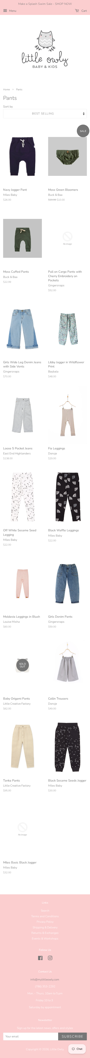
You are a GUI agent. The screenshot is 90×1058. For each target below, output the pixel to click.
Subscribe (72, 1036)
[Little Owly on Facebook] (40, 959)
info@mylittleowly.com (44, 980)
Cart (84, 11)
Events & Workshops (45, 939)
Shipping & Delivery (45, 927)
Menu (12, 11)
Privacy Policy (45, 922)
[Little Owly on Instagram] (50, 959)
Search (45, 911)
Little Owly (57, 1049)
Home (6, 89)
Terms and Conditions (45, 916)
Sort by (8, 106)
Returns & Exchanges (45, 933)
